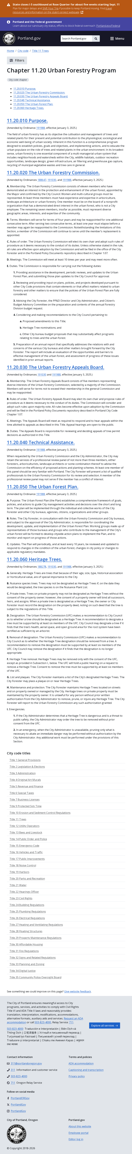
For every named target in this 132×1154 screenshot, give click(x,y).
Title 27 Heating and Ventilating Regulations (36, 924)
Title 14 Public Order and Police (28, 839)
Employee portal (78, 1133)
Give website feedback (77, 991)
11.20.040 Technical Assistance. (31, 100)
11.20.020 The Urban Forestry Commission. (39, 92)
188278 (42, 566)
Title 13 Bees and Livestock (25, 832)
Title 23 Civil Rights (20, 898)
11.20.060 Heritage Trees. (28, 108)
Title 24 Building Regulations (26, 905)
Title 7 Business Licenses (24, 799)
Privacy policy (77, 1076)
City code (23, 51)
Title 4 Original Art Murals (25, 780)
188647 (42, 180)
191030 (51, 180)
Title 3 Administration (22, 773)
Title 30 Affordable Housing (26, 944)
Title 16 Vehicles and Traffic (26, 852)
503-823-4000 (43, 1022)
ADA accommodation (81, 1063)
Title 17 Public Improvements (27, 859)
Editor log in (76, 1139)
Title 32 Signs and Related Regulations (32, 957)
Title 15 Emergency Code (24, 845)
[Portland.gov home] (22, 38)
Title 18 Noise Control (22, 865)
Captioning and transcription (86, 1070)
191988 (40, 128)
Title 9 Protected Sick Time (25, 806)
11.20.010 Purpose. (24, 88)
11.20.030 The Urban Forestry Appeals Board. (40, 96)
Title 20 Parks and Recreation (27, 878)
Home (10, 51)
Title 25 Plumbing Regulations (27, 911)
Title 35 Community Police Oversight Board (35, 977)
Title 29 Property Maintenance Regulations (35, 938)
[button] (117, 38)
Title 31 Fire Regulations (24, 951)
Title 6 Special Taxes (21, 793)
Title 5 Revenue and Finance (26, 786)
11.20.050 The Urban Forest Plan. (33, 104)
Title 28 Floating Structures (25, 931)
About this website (80, 1126)
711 (71, 1022)
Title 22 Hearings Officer (24, 891)
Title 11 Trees (40, 51)
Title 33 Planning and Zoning (26, 964)
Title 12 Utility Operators (24, 826)
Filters (19, 60)
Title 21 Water (18, 885)
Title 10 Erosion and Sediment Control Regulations (40, 812)
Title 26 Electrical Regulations (27, 918)
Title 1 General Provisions (25, 760)
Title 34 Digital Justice (22, 971)
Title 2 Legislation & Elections (27, 766)
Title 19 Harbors (19, 872)
